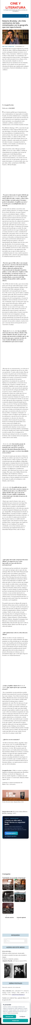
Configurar (22, 1016)
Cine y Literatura (9, 46)
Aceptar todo (15, 1020)
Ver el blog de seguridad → (11, 836)
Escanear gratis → (11, 833)
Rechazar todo (9, 1016)
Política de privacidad (12, 1013)
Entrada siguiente (21, 917)
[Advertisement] (15, 87)
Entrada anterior (9, 917)
